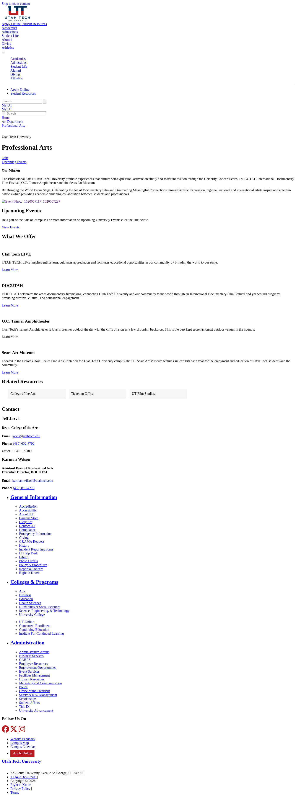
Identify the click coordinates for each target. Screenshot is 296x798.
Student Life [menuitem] (10, 36)
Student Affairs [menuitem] (29, 703)
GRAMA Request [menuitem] (31, 541)
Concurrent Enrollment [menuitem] (34, 626)
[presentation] (13, 125)
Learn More (10, 270)
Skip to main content (16, 3)
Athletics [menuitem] (8, 47)
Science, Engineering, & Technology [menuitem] (44, 611)
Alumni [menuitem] (7, 39)
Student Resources (34, 24)
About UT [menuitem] (26, 514)
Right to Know (21, 785)
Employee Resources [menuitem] (33, 663)
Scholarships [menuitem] (27, 699)
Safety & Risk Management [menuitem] (38, 695)
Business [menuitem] (25, 595)
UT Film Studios (143, 393)
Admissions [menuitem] (10, 32)
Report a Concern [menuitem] (31, 569)
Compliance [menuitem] (27, 530)
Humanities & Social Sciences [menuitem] (39, 607)
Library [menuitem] (24, 557)
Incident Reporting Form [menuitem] (36, 549)
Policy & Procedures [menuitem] (33, 565)
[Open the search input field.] (3, 113)
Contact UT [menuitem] (27, 526)
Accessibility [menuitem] (28, 510)
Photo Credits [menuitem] (28, 561)
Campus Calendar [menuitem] (22, 747)
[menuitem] (152, 497)
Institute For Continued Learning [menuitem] (41, 633)
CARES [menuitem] (25, 660)
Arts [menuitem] (22, 591)
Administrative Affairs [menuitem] (34, 652)
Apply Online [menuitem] (22, 753)
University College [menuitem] (32, 614)
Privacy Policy (20, 788)
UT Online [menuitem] (26, 622)
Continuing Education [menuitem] (34, 629)
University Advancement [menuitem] (36, 710)
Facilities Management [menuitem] (34, 675)
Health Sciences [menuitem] (30, 603)
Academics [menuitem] (9, 28)
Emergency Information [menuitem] (35, 534)
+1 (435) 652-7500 (23, 777)
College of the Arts (23, 393)
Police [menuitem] (23, 687)
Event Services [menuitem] (29, 671)
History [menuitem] (24, 545)
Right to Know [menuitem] (29, 573)
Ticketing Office (82, 393)
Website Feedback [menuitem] (22, 739)
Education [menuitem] (26, 599)
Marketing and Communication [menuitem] (40, 683)
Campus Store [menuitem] (28, 518)
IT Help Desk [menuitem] (28, 553)
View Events (10, 227)
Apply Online (11, 24)
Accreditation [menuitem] (28, 506)
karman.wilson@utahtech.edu (32, 480)
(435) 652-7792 (23, 443)
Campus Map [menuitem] (19, 743)
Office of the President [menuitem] (34, 691)
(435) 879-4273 (23, 488)
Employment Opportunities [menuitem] (37, 667)
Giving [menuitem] (6, 43)
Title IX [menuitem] (24, 706)
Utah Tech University (21, 761)
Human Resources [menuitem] (31, 679)
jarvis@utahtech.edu (26, 436)
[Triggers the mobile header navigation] (3, 52)
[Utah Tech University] (17, 20)
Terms (14, 792)
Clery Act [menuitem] (25, 522)
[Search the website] (44, 101)
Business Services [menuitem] (31, 656)
